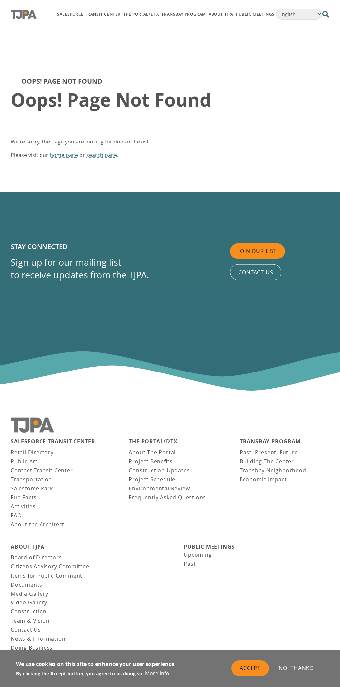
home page (64, 155)
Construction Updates (159, 470)
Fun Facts (24, 497)
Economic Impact (263, 479)
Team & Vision (30, 620)
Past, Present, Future (269, 452)
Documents (26, 584)
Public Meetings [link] (255, 14)
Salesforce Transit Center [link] (89, 14)
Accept (250, 668)
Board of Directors (36, 557)
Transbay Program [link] (183, 14)
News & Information (38, 638)
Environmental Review (159, 488)
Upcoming (198, 554)
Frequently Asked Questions (167, 497)
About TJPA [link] (221, 14)
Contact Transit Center (42, 470)
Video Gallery (29, 602)
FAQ (16, 515)
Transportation (31, 479)
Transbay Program (270, 441)
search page (101, 155)
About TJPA (27, 547)
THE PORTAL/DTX (153, 441)
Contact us (255, 272)
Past (190, 563)
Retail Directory (32, 452)
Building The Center (267, 461)
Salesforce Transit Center (53, 441)
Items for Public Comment (46, 575)
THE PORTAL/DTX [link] (141, 14)
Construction (29, 611)
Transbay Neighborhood (273, 470)
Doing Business (32, 647)
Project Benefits (150, 461)
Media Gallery (29, 593)
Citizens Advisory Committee (50, 566)
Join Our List (257, 251)
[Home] (30, 14)
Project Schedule (152, 479)
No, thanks (296, 668)
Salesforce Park (32, 488)
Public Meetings (209, 547)
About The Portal (152, 452)
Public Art (24, 461)
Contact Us (26, 629)
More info (157, 673)
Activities (23, 506)
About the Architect (37, 524)
